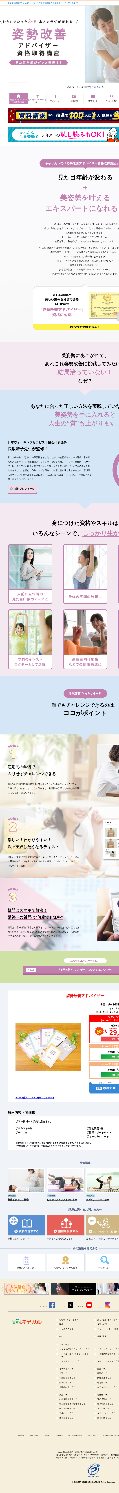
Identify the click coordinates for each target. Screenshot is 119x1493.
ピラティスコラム (67, 1369)
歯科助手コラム (66, 1382)
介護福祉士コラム (67, 1387)
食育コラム (64, 1373)
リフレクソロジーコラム (70, 1361)
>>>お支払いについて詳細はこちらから (34, 1097)
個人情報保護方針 (75, 1435)
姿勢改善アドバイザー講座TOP (66, 3)
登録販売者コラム (67, 1378)
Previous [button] (2, 1289)
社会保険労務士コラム (69, 1399)
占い (61, 1336)
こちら (95, 87)
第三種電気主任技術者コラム (72, 1404)
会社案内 (60, 1435)
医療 (61, 1324)
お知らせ (48, 1435)
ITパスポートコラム (68, 1408)
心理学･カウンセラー (69, 1320)
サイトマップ (92, 1435)
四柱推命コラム (66, 1418)
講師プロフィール (24, 488)
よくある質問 (19, 1435)
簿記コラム (64, 1394)
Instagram (99, 1307)
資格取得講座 (44, 3)
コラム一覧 (64, 1344)
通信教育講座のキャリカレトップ (22, 3)
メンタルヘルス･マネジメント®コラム (73, 1355)
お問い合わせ (34, 1435)
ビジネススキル (66, 1329)
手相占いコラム (66, 1413)
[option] (52, 1289)
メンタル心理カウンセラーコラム (74, 1349)
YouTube (81, 1307)
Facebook (43, 1307)
